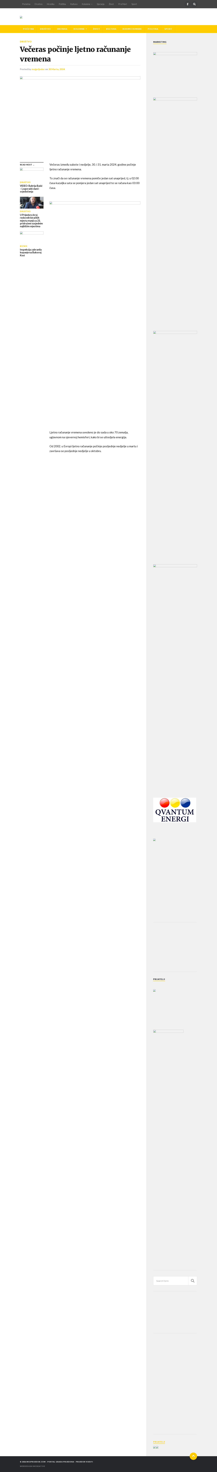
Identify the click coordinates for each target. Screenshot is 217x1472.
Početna (26, 4)
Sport (134, 4)
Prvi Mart (122, 4)
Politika (62, 4)
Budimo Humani (132, 29)
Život (111, 4)
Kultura (73, 4)
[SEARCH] (192, 1280)
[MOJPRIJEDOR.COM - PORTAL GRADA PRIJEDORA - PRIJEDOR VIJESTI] (21, 16)
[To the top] (193, 1456)
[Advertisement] (175, 946)
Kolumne (86, 4)
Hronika (50, 4)
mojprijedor (38, 69)
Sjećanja (100, 4)
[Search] (194, 4)
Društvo (39, 4)
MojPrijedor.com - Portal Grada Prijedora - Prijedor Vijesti (60, 1462)
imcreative (38, 1466)
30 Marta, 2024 (56, 69)
